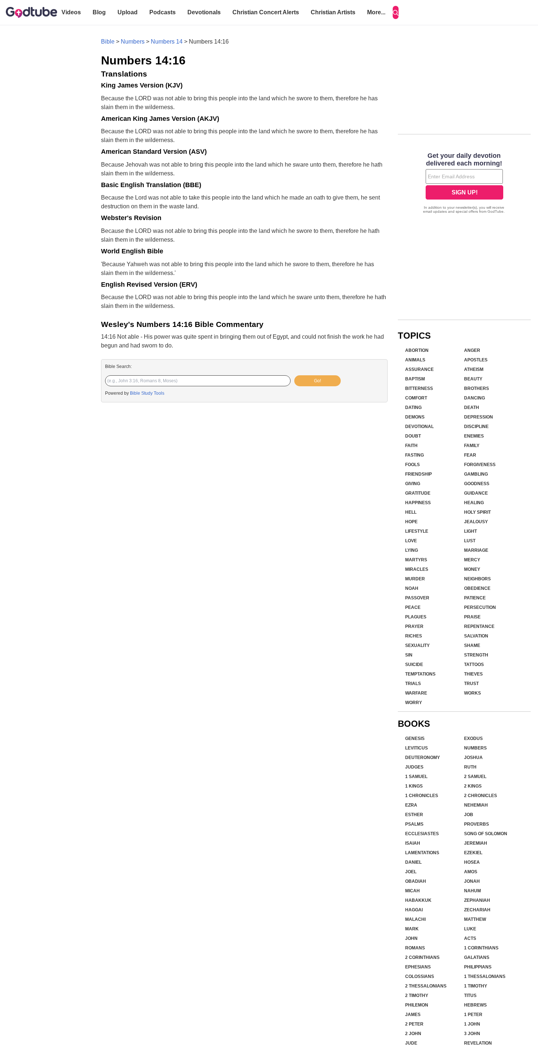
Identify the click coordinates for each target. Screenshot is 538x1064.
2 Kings (473, 786)
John (411, 938)
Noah (411, 588)
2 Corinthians (422, 957)
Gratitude (417, 493)
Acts (470, 938)
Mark (412, 928)
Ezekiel (473, 852)
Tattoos (474, 664)
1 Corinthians (481, 947)
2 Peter (414, 1024)
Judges (414, 767)
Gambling (476, 474)
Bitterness (419, 388)
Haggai (414, 909)
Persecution (480, 607)
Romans (415, 947)
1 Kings (414, 786)
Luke (470, 928)
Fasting (414, 455)
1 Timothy (475, 986)
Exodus (473, 738)
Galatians (476, 957)
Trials (413, 683)
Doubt (413, 436)
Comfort (416, 398)
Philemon (416, 1005)
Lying (411, 550)
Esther (414, 814)
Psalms (414, 824)
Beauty (473, 379)
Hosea (472, 862)
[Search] (396, 12)
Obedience (477, 588)
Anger (472, 350)
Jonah (472, 881)
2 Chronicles (480, 795)
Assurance (419, 369)
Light (470, 531)
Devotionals (204, 12)
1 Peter (473, 1014)
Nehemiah (476, 805)
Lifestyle (416, 531)
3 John (472, 1033)
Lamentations (422, 852)
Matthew (475, 919)
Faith (411, 445)
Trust (471, 683)
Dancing (474, 398)
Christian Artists (333, 12)
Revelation (478, 1043)
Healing (474, 502)
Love (411, 540)
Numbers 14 (167, 41)
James (413, 1014)
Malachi (415, 919)
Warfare (416, 693)
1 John (472, 1024)
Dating (413, 407)
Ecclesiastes (422, 833)
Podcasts (162, 12)
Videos (71, 12)
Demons (415, 417)
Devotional (419, 426)
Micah (412, 890)
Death (471, 407)
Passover (417, 597)
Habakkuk (418, 900)
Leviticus (416, 748)
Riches (413, 636)
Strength (476, 655)
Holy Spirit (477, 512)
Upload (127, 12)
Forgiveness (480, 464)
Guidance (476, 493)
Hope (411, 521)
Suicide (414, 664)
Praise (472, 617)
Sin (408, 655)
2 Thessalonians (426, 986)
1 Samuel (416, 776)
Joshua (473, 757)
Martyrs (416, 559)
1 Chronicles (421, 795)
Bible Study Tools (147, 393)
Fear (470, 455)
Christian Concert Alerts (265, 12)
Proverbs (476, 824)
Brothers (476, 388)
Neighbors (477, 578)
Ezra (411, 805)
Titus (470, 995)
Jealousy (476, 521)
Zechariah (477, 909)
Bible (108, 41)
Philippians (478, 967)
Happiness (418, 502)
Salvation (476, 636)
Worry (413, 702)
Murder (415, 578)
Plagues (415, 617)
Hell (410, 512)
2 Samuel (475, 776)
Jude (411, 1043)
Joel (410, 871)
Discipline (476, 426)
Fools (412, 464)
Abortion (417, 350)
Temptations (420, 674)
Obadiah (415, 881)
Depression (478, 417)
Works (472, 693)
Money (472, 569)
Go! (317, 380)
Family (471, 445)
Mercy (472, 559)
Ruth (470, 767)
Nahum (472, 890)
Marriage (476, 550)
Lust (469, 540)
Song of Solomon (485, 833)
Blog (99, 12)
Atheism (473, 369)
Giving (412, 483)
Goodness (476, 483)
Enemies (474, 436)
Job (468, 814)
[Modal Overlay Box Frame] (464, 183)
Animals (415, 359)
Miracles (416, 569)
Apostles (475, 359)
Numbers (133, 41)
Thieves (473, 674)
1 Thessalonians (484, 976)
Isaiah (412, 843)
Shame (472, 645)
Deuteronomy (422, 757)
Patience (475, 597)
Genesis (415, 738)
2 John (413, 1033)
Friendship (418, 474)
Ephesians (418, 967)
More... (376, 12)
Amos (470, 871)
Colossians (419, 976)
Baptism (415, 379)
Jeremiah (475, 843)
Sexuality (417, 645)
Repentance (479, 626)
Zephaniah (477, 900)
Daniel (413, 862)
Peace (413, 607)
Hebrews (475, 1005)
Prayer (414, 626)
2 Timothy (416, 995)
